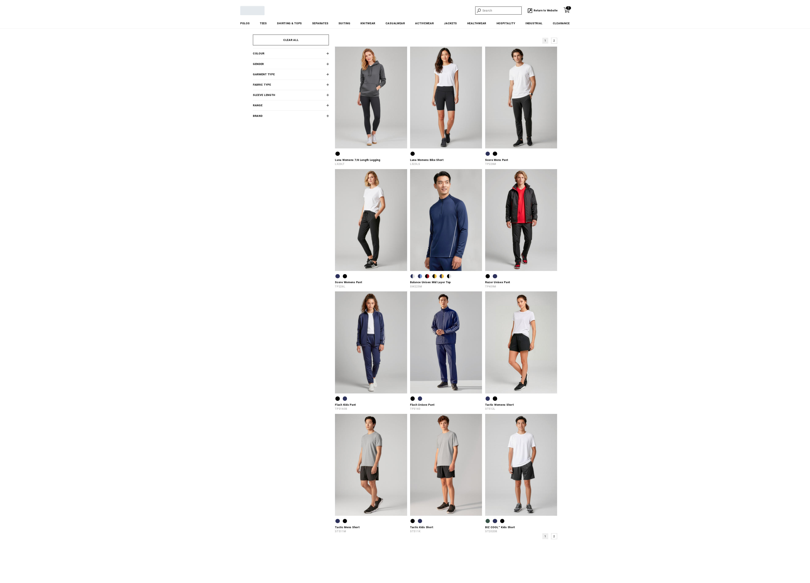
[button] (322, 53)
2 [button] (554, 40)
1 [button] (545, 40)
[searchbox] (501, 10)
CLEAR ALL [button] (290, 40)
